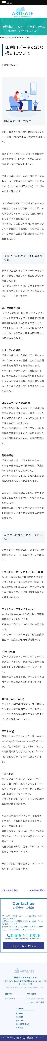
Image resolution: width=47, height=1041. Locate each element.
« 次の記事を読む (10, 890)
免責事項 (19, 1027)
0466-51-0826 (25, 935)
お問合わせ (20, 1020)
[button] (4, 3)
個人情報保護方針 (23, 1024)
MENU (10, 3)
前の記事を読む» (37, 890)
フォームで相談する (25, 945)
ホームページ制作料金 (35, 998)
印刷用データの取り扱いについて (24, 50)
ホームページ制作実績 (35, 1002)
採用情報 (19, 1017)
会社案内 (19, 1013)
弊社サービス (10, 998)
